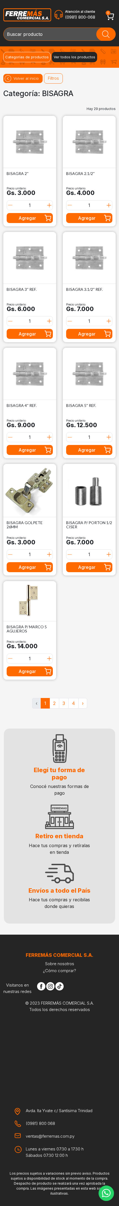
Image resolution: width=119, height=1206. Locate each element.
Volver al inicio (26, 78)
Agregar (27, 218)
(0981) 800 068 (40, 1123)
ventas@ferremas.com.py (50, 1136)
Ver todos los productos (74, 57)
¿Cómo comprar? (59, 970)
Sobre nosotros (59, 963)
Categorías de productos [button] (27, 57)
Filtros (53, 78)
